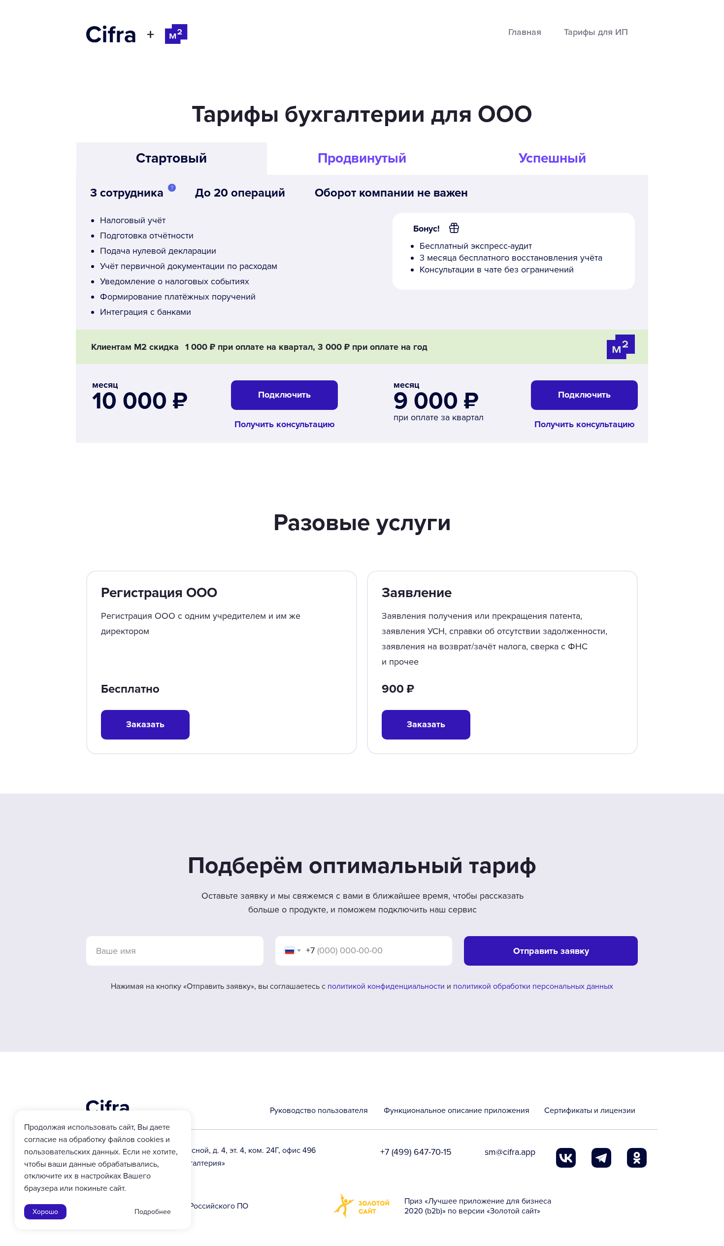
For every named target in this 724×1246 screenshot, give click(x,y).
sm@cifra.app (510, 1151)
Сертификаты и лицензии (589, 1110)
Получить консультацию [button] (584, 424)
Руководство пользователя (319, 1110)
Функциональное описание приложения (456, 1110)
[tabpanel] (362, 323)
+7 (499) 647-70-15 (416, 1151)
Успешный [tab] (552, 158)
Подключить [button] (584, 394)
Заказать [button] (426, 724)
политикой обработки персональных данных (533, 986)
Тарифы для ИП (596, 32)
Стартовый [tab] (171, 158)
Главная (524, 32)
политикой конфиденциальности (386, 986)
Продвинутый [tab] (362, 158)
